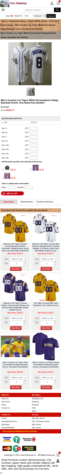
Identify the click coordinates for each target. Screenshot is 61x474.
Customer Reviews (45, 202)
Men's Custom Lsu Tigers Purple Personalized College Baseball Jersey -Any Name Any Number (46, 364)
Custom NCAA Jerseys (37, 21)
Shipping (35, 402)
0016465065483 (7, 428)
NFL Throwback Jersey (41, 421)
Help (34, 408)
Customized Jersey (17, 21)
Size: (7, 259)
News (34, 411)
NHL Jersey (36, 428)
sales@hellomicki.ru (9, 421)
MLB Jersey (36, 425)
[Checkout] (58, 461)
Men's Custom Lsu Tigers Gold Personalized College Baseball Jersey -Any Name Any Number (15, 364)
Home (4, 21)
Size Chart (5, 402)
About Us (5, 399)
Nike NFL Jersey (38, 418)
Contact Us (5, 408)
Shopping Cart (37, 399)
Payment (51, 16)
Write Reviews (27, 202)
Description (9, 202)
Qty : (7, 263)
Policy (3, 405)
